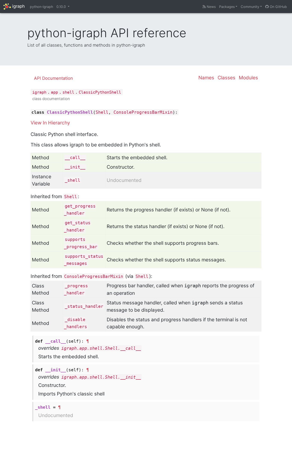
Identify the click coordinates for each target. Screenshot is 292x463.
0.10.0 (61, 6)
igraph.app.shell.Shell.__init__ (101, 377)
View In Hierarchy (50, 122)
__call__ (75, 157)
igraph (18, 6)
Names (206, 77)
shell (68, 92)
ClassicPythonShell (100, 92)
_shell (72, 180)
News (211, 6)
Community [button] (250, 6)
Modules (248, 77)
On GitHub (278, 6)
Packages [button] (227, 6)
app (54, 92)
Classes (226, 77)
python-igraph (41, 6)
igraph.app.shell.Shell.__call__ (101, 348)
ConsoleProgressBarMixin (143, 112)
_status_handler (84, 306)
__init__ (75, 167)
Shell (102, 112)
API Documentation (53, 78)
